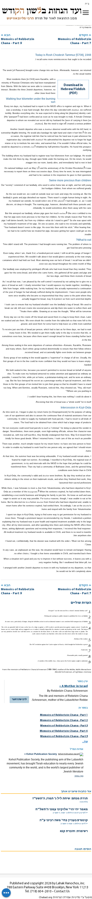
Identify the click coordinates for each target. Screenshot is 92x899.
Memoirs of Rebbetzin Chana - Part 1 (64, 715)
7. (89, 651)
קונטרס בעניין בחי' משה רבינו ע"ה (64, 820)
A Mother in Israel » (73, 686)
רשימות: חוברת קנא (74, 831)
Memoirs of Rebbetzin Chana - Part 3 (64, 725)
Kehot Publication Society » (40, 754)
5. (89, 640)
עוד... (85, 741)
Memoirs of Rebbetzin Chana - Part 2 (64, 720)
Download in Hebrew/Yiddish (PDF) (73, 89)
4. (89, 628)
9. (89, 662)
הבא (17, 39)
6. (89, 645)
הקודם (74, 39)
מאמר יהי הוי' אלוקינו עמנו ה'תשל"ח (62, 809)
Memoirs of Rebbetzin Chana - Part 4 (64, 731)
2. (89, 617)
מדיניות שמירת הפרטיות (66, 897)
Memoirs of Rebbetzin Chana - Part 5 (64, 736)
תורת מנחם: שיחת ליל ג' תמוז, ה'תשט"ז (60, 798)
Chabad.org (45, 897)
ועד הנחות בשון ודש (42, 10)
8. (89, 656)
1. (89, 612)
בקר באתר (78, 776)
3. (89, 622)
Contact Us (62, 891)
